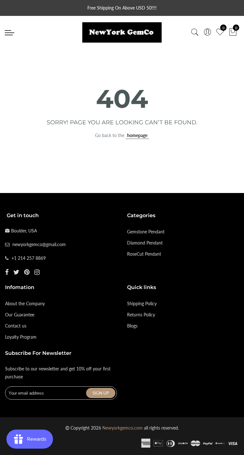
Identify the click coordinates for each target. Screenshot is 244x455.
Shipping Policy (142, 303)
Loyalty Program (21, 337)
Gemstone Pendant (146, 231)
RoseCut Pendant (144, 254)
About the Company (25, 303)
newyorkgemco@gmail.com (39, 244)
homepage (137, 135)
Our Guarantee (19, 314)
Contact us (15, 325)
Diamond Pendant (145, 242)
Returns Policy (141, 314)
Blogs (132, 325)
